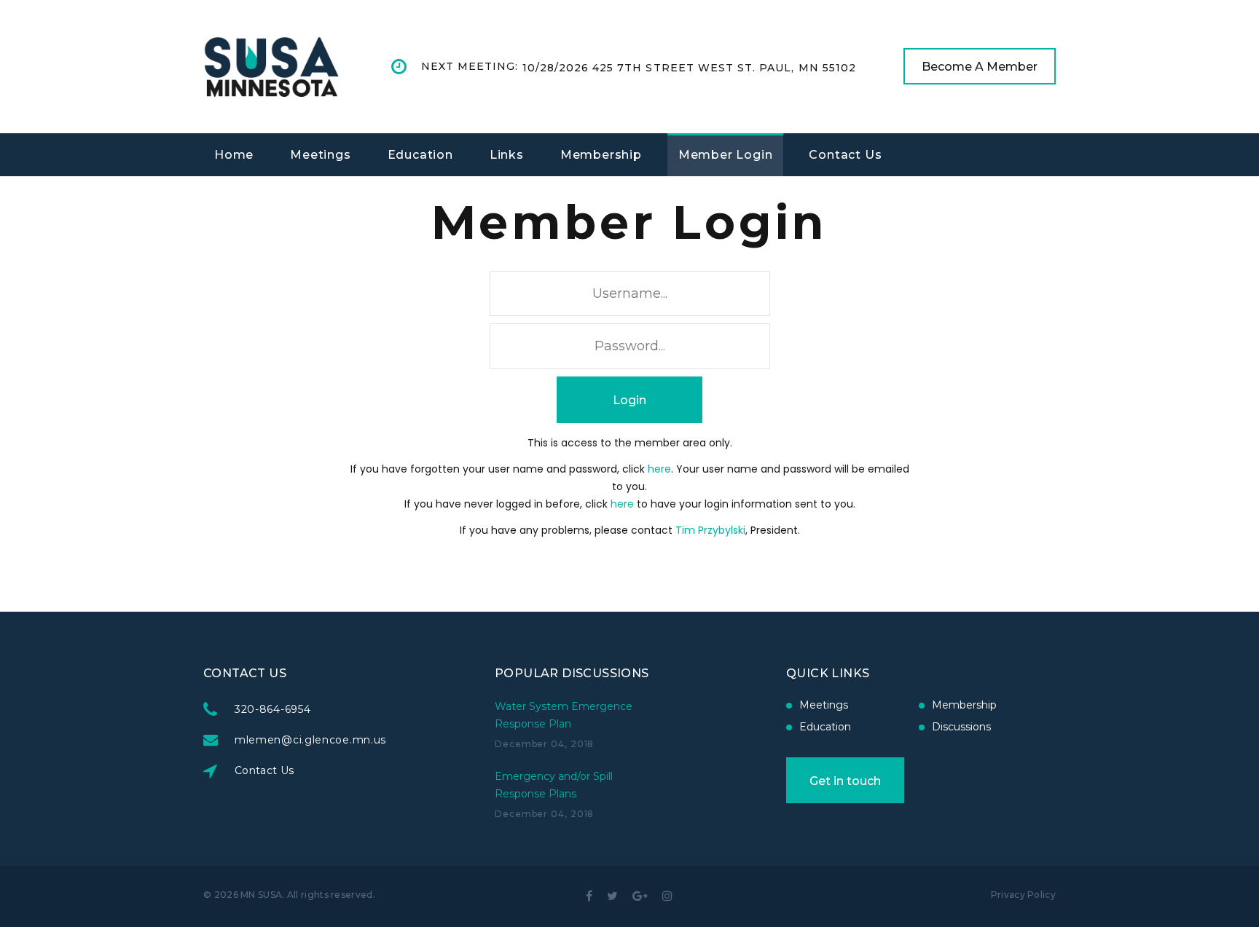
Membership (601, 155)
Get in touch (845, 781)
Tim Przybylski (710, 530)
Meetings (320, 155)
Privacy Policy (1023, 894)
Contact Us (845, 155)
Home (234, 155)
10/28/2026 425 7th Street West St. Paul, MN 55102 (689, 68)
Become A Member (980, 67)
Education (420, 155)
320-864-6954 (272, 709)
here (659, 469)
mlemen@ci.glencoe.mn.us (310, 739)
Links (507, 155)
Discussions (961, 726)
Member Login (725, 155)
